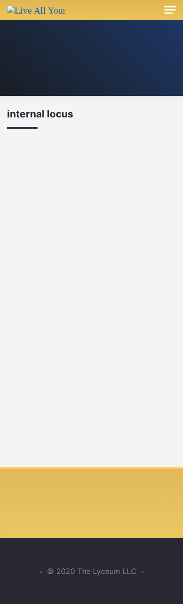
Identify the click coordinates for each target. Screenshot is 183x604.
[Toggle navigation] (170, 10)
